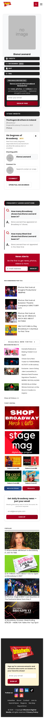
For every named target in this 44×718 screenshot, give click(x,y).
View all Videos (10, 398)
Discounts (31, 488)
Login (30, 4)
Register (23, 4)
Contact (26, 700)
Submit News (14, 703)
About (19, 700)
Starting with (11, 152)
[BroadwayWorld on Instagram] (21, 690)
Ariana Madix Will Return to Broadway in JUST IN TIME (21, 551)
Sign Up (33, 268)
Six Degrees (15, 64)
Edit (10, 68)
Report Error (22, 706)
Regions (24, 703)
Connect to (11, 164)
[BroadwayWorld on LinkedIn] (27, 690)
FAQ (10, 74)
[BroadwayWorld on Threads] (16, 695)
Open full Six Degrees (19, 185)
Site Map (32, 703)
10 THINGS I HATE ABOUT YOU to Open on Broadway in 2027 (21, 574)
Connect (13, 178)
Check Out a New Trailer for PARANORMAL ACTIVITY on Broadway (30, 362)
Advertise (11, 700)
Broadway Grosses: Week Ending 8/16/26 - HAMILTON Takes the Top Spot (21, 621)
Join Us (33, 700)
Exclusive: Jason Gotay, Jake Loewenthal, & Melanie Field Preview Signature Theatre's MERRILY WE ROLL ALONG (30, 374)
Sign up (22, 517)
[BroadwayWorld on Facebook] (16, 690)
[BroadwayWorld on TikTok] (32, 690)
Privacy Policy (32, 712)
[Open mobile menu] (41, 4)
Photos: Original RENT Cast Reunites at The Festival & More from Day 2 (22, 598)
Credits (11, 58)
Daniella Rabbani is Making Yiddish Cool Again (29, 352)
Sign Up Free (22, 103)
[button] (36, 4)
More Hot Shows (13, 488)
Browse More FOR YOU (20, 342)
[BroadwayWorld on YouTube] (21, 695)
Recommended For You (13, 281)
